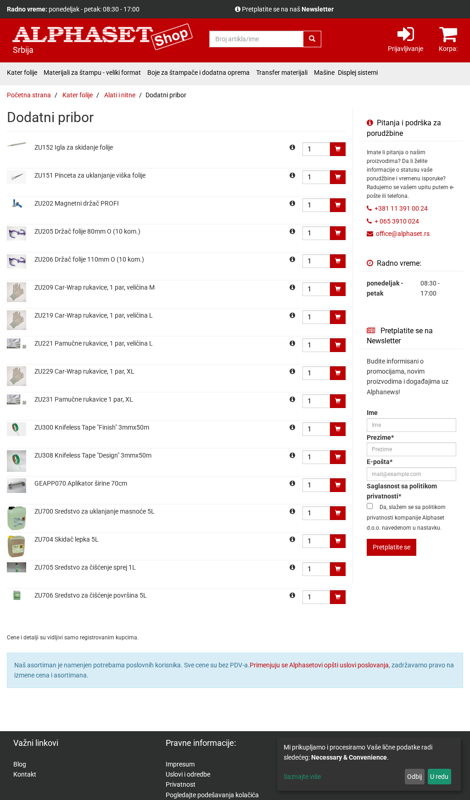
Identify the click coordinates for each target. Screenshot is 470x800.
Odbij (414, 776)
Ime (372, 412)
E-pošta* (379, 461)
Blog (19, 764)
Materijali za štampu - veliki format (92, 72)
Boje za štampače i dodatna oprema (198, 72)
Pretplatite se (391, 547)
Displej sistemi (358, 72)
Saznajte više (302, 776)
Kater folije (22, 72)
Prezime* (380, 437)
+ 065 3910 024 (397, 221)
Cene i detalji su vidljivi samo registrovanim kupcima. (316, 9)
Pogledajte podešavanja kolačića (212, 795)
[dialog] (369, 764)
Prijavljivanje (405, 48)
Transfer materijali (282, 72)
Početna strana (29, 95)
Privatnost (181, 784)
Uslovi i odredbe (188, 774)
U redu (439, 776)
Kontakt (24, 774)
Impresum (180, 764)
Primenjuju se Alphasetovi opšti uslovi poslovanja (319, 665)
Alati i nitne (119, 95)
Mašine (324, 72)
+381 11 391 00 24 (401, 208)
